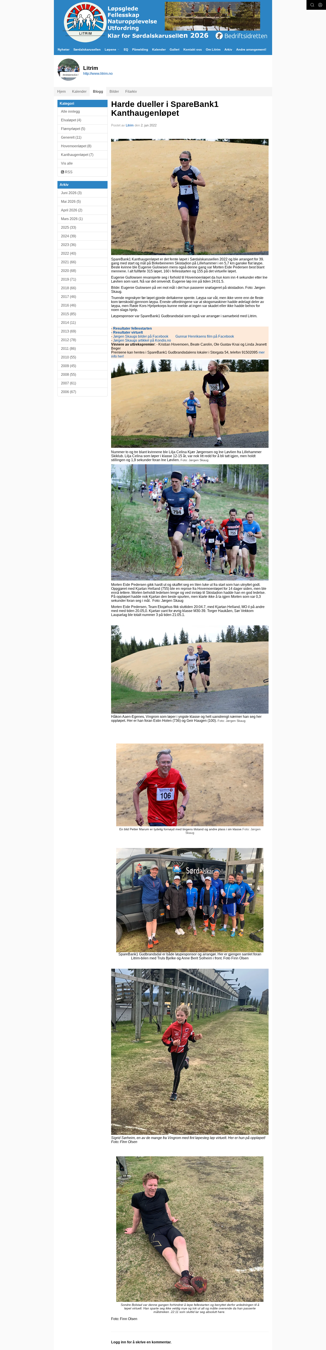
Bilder (114, 91)
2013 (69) (68, 331)
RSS (68, 172)
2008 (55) (68, 374)
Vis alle (67, 163)
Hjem (61, 91)
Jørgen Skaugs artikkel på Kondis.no (141, 340)
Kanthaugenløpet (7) (77, 155)
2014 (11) (68, 323)
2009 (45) (68, 366)
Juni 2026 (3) (71, 193)
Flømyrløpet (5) (73, 129)
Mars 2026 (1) (72, 219)
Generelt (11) (71, 137)
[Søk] (312, 5)
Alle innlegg (70, 111)
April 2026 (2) (71, 210)
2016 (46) (68, 305)
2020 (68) (68, 271)
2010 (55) (68, 357)
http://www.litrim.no (98, 73)
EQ (126, 49)
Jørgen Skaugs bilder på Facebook (140, 336)
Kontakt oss (192, 49)
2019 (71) (68, 279)
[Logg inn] (320, 5)
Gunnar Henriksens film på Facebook (204, 336)
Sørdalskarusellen (87, 49)
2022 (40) (68, 253)
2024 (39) (68, 236)
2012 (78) (68, 340)
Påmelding (140, 49)
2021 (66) (68, 262)
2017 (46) (68, 297)
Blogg (98, 91)
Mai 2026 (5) (71, 201)
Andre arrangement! (251, 49)
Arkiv (228, 49)
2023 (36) (68, 245)
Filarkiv (131, 91)
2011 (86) (68, 348)
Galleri (174, 49)
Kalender (159, 49)
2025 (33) (68, 227)
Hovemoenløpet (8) (76, 146)
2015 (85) (68, 314)
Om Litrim (213, 49)
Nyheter (63, 49)
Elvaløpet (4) (71, 120)
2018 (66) (68, 288)
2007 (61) (68, 383)
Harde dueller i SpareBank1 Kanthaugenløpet (165, 109)
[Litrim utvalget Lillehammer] (163, 22)
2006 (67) (68, 392)
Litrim (130, 125)
